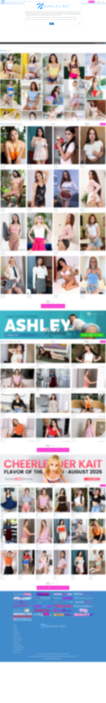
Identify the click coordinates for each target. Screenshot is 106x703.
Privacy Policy (65, 19)
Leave (79, 23)
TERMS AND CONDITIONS (74, 13)
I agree (51, 23)
